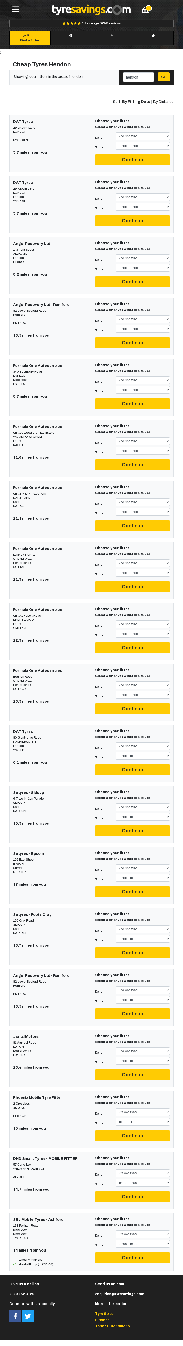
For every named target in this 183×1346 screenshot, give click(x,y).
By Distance (163, 102)
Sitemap (102, 1320)
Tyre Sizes (104, 1314)
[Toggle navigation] (15, 10)
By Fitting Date (136, 102)
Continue (132, 159)
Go (164, 77)
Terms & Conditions (112, 1326)
